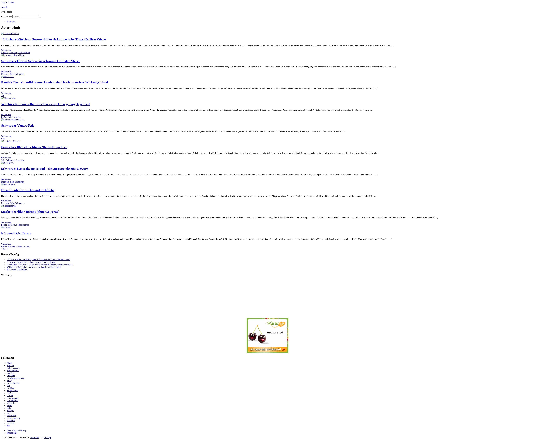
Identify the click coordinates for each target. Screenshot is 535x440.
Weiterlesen (6, 50)
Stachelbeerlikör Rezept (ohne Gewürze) (30, 211)
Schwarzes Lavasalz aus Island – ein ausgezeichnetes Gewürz (44, 168)
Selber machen (14, 117)
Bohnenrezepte (13, 368)
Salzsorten (19, 74)
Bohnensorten (13, 370)
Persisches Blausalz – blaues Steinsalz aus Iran (34, 147)
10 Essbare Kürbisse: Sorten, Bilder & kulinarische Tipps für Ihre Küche (53, 39)
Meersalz (5, 74)
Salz (12, 74)
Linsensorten (12, 400)
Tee (2, 95)
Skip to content (7, 2)
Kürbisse (13, 52)
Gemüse (4, 52)
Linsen (10, 395)
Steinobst (11, 420)
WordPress (34, 437)
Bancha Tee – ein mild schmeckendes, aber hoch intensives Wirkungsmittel (54, 82)
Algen (9, 363)
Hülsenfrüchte (13, 383)
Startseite (11, 21)
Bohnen (10, 365)
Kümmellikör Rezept (16, 233)
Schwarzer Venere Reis (17, 125)
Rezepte (11, 225)
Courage (47, 437)
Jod (8, 385)
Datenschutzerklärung (16, 430)
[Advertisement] (84, 298)
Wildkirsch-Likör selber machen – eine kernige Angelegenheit (45, 104)
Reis (3, 138)
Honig (9, 380)
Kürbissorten (24, 52)
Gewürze (11, 375)
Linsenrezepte (13, 398)
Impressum (11, 433)
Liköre (4, 117)
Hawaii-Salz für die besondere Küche (27, 190)
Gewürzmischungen (15, 378)
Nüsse (9, 405)
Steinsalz (20, 160)
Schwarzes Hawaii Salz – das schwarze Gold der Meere (40, 61)
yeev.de (4, 7)
